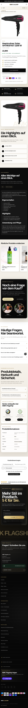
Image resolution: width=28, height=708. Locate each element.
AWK (4, 700)
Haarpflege (4, 10)
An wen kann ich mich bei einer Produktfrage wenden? (14, 357)
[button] (25, 354)
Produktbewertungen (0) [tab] (8, 464)
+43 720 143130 (5, 561)
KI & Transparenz (4, 705)
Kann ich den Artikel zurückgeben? (14, 352)
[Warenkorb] (26, 4)
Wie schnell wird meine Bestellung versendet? (14, 343)
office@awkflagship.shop (6, 560)
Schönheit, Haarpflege (18, 441)
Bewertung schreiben (14, 474)
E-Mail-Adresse (6, 510)
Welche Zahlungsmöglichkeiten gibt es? (14, 348)
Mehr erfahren (8, 419)
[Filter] (3, 468)
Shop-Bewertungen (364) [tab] (20, 464)
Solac (15, 436)
